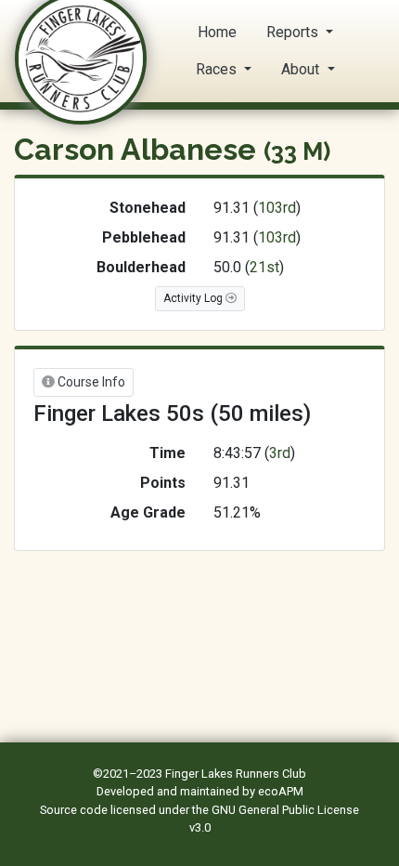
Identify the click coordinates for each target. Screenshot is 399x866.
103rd (277, 207)
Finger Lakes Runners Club (235, 774)
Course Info (90, 381)
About (302, 69)
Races (218, 69)
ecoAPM (280, 791)
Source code (75, 810)
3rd (279, 453)
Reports (294, 32)
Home (217, 32)
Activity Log (194, 298)
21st (264, 267)
